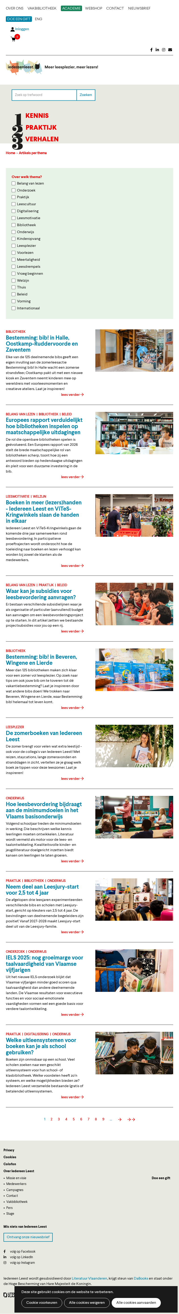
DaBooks (141, 1279)
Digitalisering (27, 211)
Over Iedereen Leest (18, 1171)
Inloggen (22, 29)
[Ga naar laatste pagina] (131, 1119)
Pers (9, 1208)
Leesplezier (26, 246)
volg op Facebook (22, 1251)
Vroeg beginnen (30, 274)
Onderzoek (26, 190)
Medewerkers (16, 1184)
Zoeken (86, 95)
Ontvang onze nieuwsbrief (28, 1237)
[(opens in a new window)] (151, 50)
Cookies (9, 1157)
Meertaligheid (28, 260)
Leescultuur (26, 204)
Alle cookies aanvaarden (136, 1303)
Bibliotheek (26, 225)
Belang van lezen (30, 183)
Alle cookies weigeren (87, 1303)
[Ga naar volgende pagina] (119, 1119)
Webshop (93, 8)
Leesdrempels (28, 267)
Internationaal (28, 308)
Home (10, 153)
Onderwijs (25, 232)
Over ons (14, 8)
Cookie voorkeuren (41, 1303)
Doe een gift (19, 19)
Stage (10, 1213)
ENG (38, 19)
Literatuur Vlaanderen (89, 1279)
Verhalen (42, 139)
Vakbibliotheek (42, 8)
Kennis (37, 116)
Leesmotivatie (28, 218)
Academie (71, 8)
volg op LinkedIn (21, 1257)
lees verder (70, 395)
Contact (115, 8)
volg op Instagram (22, 1262)
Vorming (24, 301)
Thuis (21, 287)
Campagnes (14, 1190)
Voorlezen (25, 253)
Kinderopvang (28, 239)
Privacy (8, 1150)
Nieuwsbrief (139, 8)
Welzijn (23, 281)
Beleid (22, 294)
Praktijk (41, 128)
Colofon (9, 1164)
